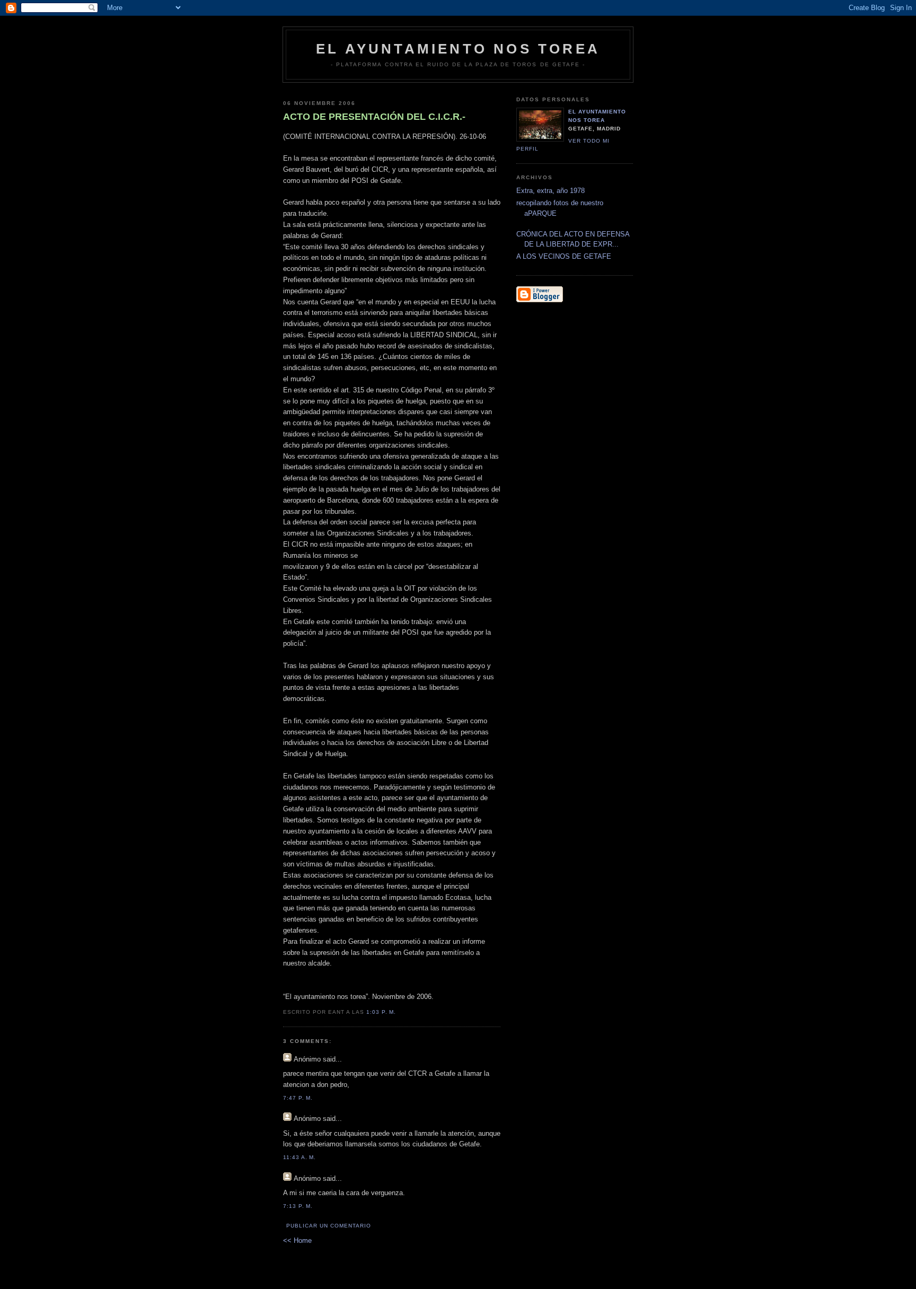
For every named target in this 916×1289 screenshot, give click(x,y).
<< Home (297, 1240)
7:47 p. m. (298, 1098)
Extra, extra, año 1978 (550, 191)
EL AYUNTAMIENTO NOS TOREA (458, 49)
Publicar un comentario (328, 1226)
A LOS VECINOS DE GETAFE (563, 256)
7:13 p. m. (298, 1206)
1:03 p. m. (381, 1012)
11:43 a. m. (299, 1157)
